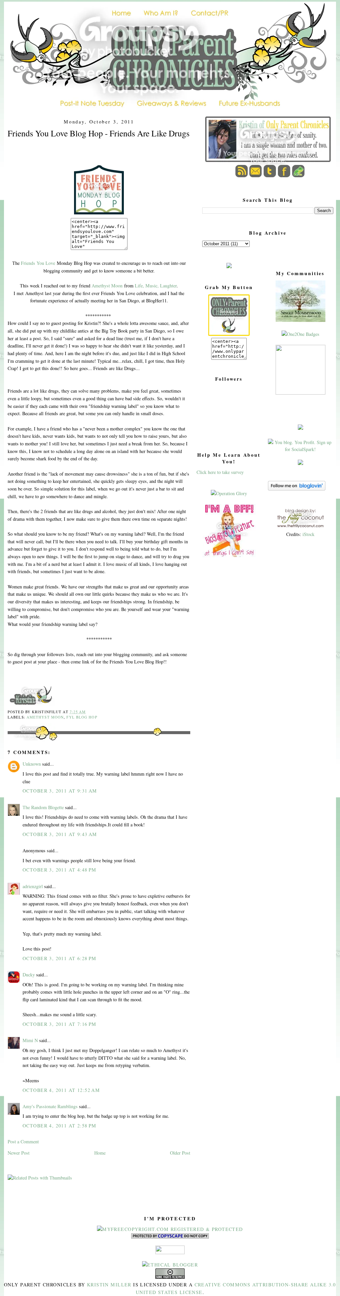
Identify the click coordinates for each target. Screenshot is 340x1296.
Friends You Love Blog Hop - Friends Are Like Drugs (99, 133)
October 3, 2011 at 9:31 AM (60, 791)
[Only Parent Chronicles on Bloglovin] (296, 489)
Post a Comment (23, 1141)
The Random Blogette (43, 807)
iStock (308, 534)
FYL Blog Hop (81, 717)
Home (100, 1153)
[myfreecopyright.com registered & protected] (170, 1229)
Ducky (29, 974)
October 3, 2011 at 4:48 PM (60, 870)
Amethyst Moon (107, 285)
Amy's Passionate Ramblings (50, 1106)
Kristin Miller (109, 1284)
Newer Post (19, 1153)
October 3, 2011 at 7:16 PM (60, 1024)
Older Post (180, 1153)
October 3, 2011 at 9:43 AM (60, 834)
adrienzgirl (33, 886)
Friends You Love (38, 263)
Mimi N (30, 1040)
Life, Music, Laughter (156, 285)
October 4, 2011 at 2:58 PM (60, 1125)
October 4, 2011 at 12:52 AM (61, 1090)
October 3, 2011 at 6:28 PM (60, 958)
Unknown (32, 764)
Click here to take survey (220, 472)
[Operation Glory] (229, 493)
